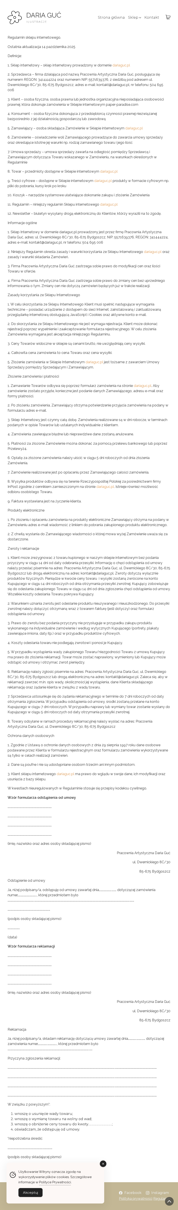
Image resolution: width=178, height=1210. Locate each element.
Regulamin (161, 1199)
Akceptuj (30, 1192)
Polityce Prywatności (55, 1182)
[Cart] (168, 17)
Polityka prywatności (135, 1199)
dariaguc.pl (121, 65)
